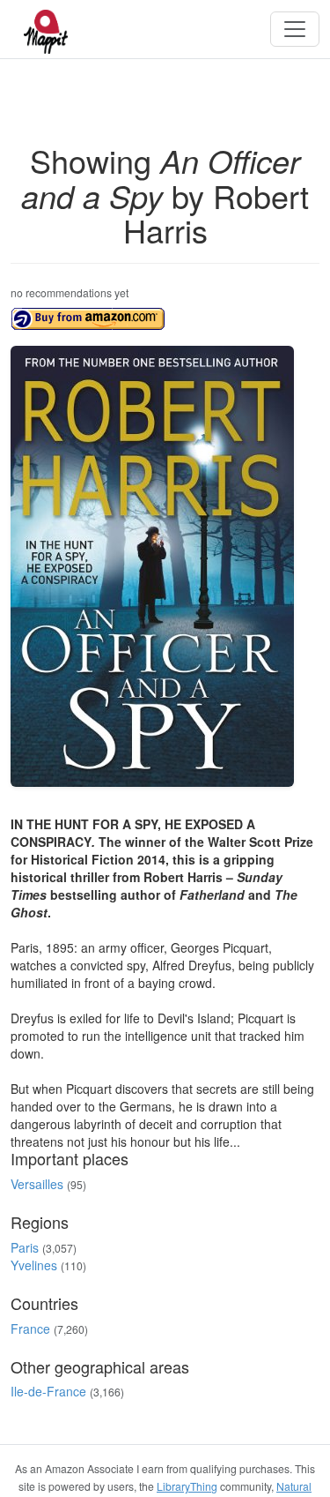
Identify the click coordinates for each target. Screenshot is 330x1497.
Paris (25, 1247)
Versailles (37, 1184)
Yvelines (34, 1265)
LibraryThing (187, 1485)
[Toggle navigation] (294, 29)
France (30, 1328)
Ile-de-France (48, 1391)
